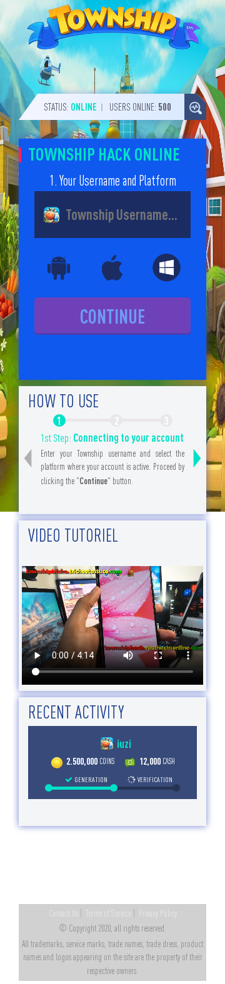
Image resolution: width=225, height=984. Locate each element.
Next (197, 458)
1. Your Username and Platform (112, 180)
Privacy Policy (158, 913)
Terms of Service (108, 913)
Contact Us (63, 913)
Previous (27, 458)
